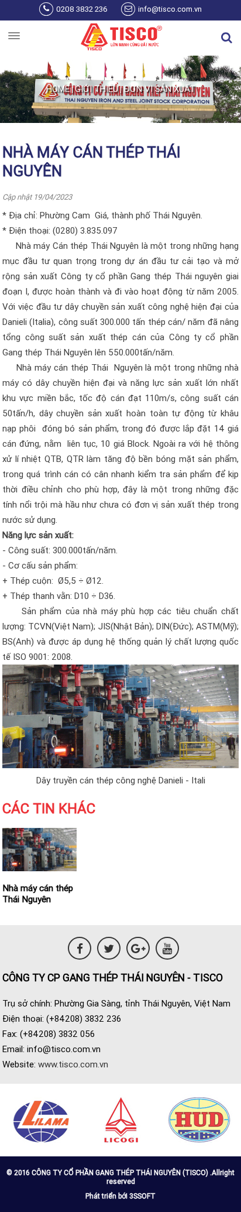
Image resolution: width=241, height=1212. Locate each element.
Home (58, 88)
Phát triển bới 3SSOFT (120, 1196)
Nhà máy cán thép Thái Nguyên (37, 893)
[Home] (120, 38)
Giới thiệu (96, 88)
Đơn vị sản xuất (159, 88)
